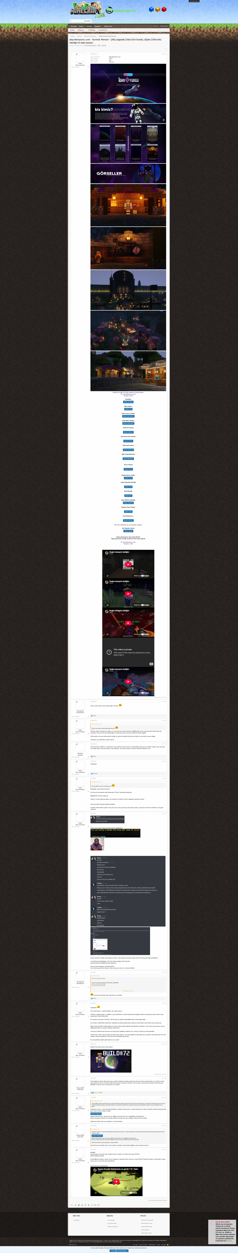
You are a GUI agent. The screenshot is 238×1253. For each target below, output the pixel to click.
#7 (165, 813)
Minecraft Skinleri (145, 1229)
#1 (165, 54)
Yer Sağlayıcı (105, 1240)
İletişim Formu (88, 1241)
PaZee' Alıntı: (95, 975)
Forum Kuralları (111, 1220)
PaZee (72, 45)
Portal (81, 26)
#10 (165, 1044)
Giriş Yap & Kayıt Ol (194, 1)
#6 (165, 778)
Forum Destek (75, 1241)
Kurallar (72, 30)
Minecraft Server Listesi (146, 1223)
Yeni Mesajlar (91, 30)
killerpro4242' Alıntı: (96, 1101)
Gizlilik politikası (152, 1244)
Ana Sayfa (73, 26)
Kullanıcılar (81, 30)
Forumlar (89, 26)
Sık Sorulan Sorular (112, 1223)
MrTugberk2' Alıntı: (96, 724)
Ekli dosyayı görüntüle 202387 (98, 978)
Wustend (80, 753)
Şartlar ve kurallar (143, 1244)
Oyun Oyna (76, 1220)
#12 (165, 1097)
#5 (165, 761)
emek (99, 45)
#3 (165, 720)
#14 (165, 1149)
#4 (165, 744)
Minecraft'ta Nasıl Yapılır (146, 1226)
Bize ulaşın (135, 1244)
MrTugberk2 (80, 711)
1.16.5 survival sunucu (90, 45)
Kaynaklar (97, 26)
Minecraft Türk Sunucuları (147, 1220)
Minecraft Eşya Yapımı (146, 1233)
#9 (165, 1003)
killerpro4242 (80, 1088)
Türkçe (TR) (74, 1244)
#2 (165, 701)
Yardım (158, 1244)
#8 (165, 972)
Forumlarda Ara (103, 30)
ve (98, 1092)
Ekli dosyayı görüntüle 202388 (98, 984)
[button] (84, 26)
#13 (165, 1125)
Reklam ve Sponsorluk (113, 1226)
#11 (165, 1078)
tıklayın (229, 1241)
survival (104, 45)
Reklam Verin (108, 26)
